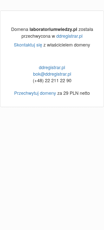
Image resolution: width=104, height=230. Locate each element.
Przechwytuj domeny (35, 92)
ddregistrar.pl (69, 35)
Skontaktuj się (28, 44)
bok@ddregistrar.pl (52, 73)
